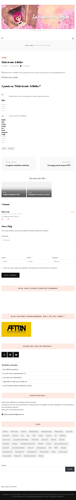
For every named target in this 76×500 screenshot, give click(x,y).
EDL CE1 (11, 148)
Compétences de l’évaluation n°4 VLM (11, 194)
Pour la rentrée (7, 456)
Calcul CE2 (6, 435)
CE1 (4, 148)
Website (55, 258)
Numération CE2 (7, 452)
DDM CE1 (62, 435)
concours (48, 435)
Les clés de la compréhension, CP (14, 373)
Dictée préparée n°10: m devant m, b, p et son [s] (39, 194)
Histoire (49, 444)
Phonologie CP (44, 452)
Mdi (50, 448)
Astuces (23, 431)
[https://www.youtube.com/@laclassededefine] (16, 354)
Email (29, 258)
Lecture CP (6, 448)
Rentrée (41, 456)
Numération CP (20, 452)
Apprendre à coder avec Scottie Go (15, 382)
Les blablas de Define (18, 448)
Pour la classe (63, 452)
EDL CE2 (61, 440)
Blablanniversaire (46, 431)
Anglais (5, 431)
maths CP (30, 448)
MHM (56, 448)
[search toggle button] (73, 38)
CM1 (34, 435)
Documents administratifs (21, 440)
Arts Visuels (14, 431)
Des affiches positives (10, 369)
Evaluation (6, 444)
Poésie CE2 (17, 456)
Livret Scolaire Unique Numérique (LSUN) (17, 386)
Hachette (40, 444)
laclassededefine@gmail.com (14, 414)
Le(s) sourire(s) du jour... (61, 444)
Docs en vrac (6, 440)
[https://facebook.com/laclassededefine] (10, 354)
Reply (73, 212)
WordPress (60, 496)
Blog (4, 57)
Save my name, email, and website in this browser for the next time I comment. (30, 268)
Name (3, 258)
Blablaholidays (33, 431)
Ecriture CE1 (35, 440)
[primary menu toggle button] (2, 38)
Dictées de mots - (5, 212)
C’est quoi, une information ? (12, 377)
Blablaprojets (59, 431)
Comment (4, 236)
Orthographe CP (31, 452)
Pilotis (53, 452)
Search (3, 465)
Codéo (41, 435)
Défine (5, 66)
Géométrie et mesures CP (28, 444)
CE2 (28, 435)
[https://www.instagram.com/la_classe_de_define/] (4, 354)
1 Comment (25, 66)
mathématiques (41, 448)
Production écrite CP (29, 456)
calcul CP (15, 435)
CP (55, 435)
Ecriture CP (45, 440)
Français (14, 444)
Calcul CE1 (69, 431)
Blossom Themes (43, 496)
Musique (63, 448)
